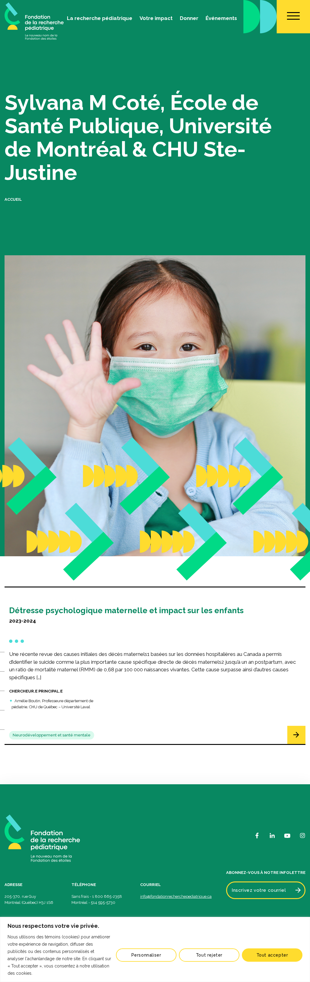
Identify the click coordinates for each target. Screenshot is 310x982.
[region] (155, 949)
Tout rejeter (209, 955)
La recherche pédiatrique (99, 18)
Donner (189, 18)
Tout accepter (272, 955)
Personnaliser (146, 955)
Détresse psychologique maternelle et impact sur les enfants (126, 610)
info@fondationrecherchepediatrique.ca (176, 896)
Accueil (13, 199)
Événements (221, 18)
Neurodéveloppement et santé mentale (52, 735)
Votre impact (156, 18)
